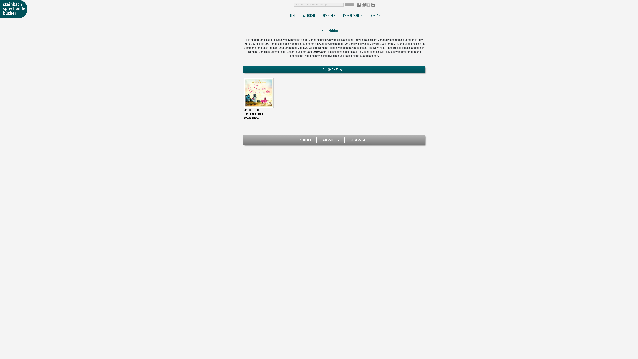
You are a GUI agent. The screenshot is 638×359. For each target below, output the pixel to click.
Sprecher (328, 15)
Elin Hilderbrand (251, 109)
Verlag (375, 15)
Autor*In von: (332, 69)
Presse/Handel (353, 15)
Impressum (357, 139)
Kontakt (305, 139)
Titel (291, 15)
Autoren (309, 15)
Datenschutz (330, 139)
